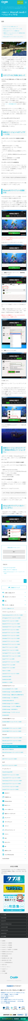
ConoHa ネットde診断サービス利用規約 (9, 949)
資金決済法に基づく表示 (6, 960)
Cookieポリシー (5, 969)
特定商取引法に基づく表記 (7, 958)
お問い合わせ (4, 964)
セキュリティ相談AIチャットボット (7, 996)
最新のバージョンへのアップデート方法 (13, 28)
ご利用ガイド (21, 6)
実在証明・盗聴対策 (4, 997)
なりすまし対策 (20, 1001)
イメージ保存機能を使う (11, 104)
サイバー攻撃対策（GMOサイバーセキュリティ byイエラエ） (12, 999)
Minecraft (11, 8)
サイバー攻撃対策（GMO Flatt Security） (8, 1001)
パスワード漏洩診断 (4, 994)
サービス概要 (4, 973)
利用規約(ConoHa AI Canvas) (7, 951)
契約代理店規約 (5, 956)
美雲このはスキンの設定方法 (10, 569)
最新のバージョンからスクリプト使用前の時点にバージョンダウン (14, 33)
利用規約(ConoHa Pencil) (7, 953)
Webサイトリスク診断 (14, 994)
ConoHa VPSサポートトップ (12, 6)
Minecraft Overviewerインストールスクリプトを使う (14, 572)
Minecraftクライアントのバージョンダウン (13, 36)
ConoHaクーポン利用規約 (7, 947)
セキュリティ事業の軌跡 (5, 1003)
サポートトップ (3, 6)
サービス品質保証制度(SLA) (7, 962)
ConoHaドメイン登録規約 (7, 943)
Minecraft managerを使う (10, 567)
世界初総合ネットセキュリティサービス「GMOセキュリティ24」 (13, 992)
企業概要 (3, 971)
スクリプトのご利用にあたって (11, 26)
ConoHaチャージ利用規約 (7, 945)
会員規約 (3, 940)
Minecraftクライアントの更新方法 (11, 31)
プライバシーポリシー (6, 966)
